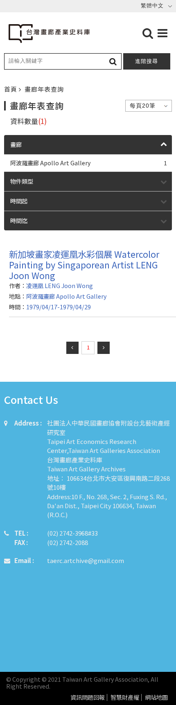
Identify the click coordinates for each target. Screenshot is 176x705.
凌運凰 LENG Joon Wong (59, 285)
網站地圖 (156, 697)
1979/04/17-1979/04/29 (58, 306)
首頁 (11, 89)
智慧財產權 (125, 697)
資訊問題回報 (87, 697)
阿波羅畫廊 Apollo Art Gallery (88, 162)
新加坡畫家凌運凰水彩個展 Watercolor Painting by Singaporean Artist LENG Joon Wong (84, 264)
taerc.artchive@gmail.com (85, 560)
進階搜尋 (146, 61)
